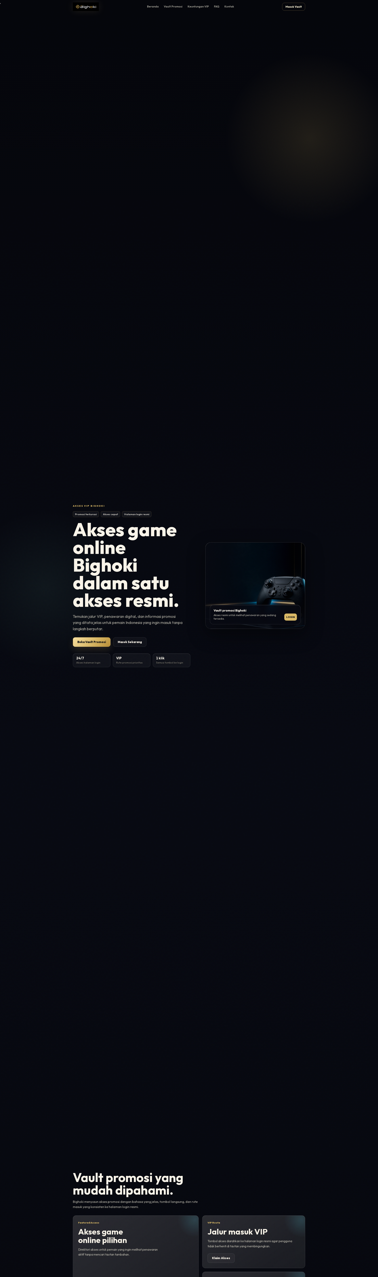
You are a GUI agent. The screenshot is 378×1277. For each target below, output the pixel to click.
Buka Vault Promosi (91, 642)
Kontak (229, 6)
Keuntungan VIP (198, 6)
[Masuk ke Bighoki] (86, 6)
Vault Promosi (173, 6)
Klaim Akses (221, 1258)
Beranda (153, 6)
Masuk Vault (293, 6)
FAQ (216, 6)
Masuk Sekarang (130, 642)
